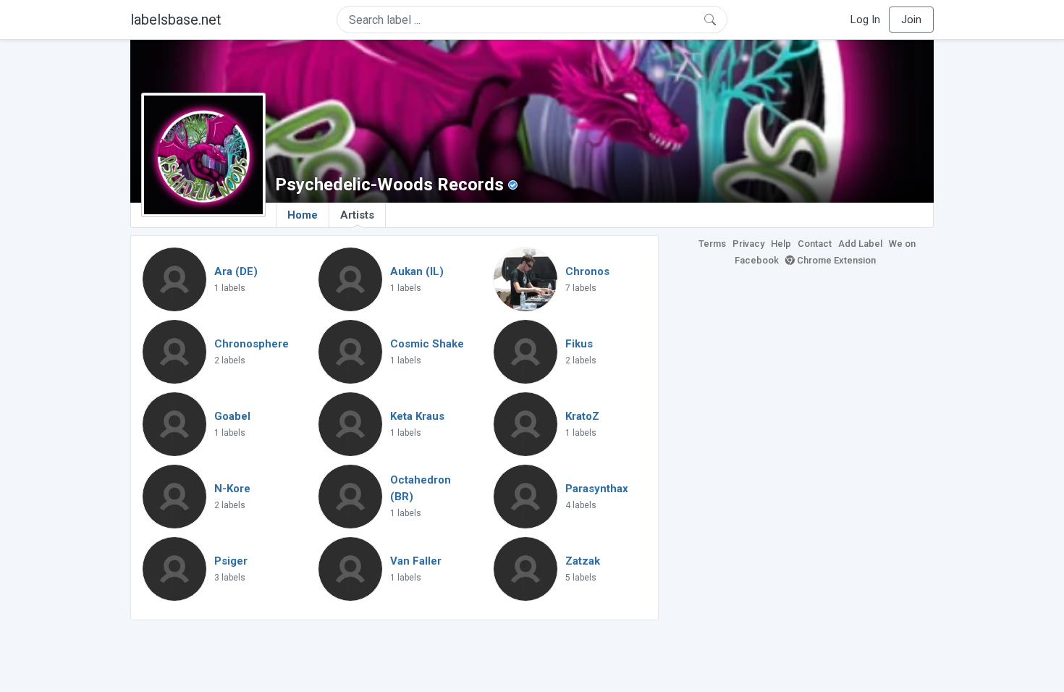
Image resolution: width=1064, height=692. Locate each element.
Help (781, 243)
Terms (712, 243)
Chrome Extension (835, 260)
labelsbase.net (175, 19)
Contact (815, 243)
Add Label (860, 243)
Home (302, 214)
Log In (865, 19)
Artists (357, 214)
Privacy (748, 243)
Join (911, 19)
